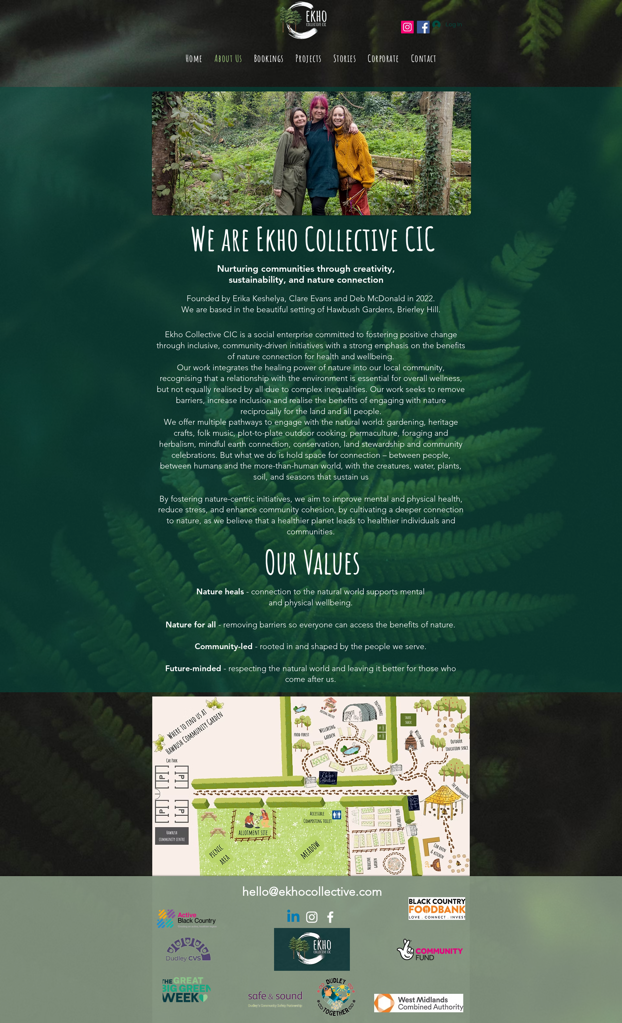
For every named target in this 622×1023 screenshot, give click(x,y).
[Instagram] (407, 27)
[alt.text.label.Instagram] (311, 917)
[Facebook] (423, 27)
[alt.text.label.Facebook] (330, 917)
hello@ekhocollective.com (312, 891)
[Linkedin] (293, 917)
